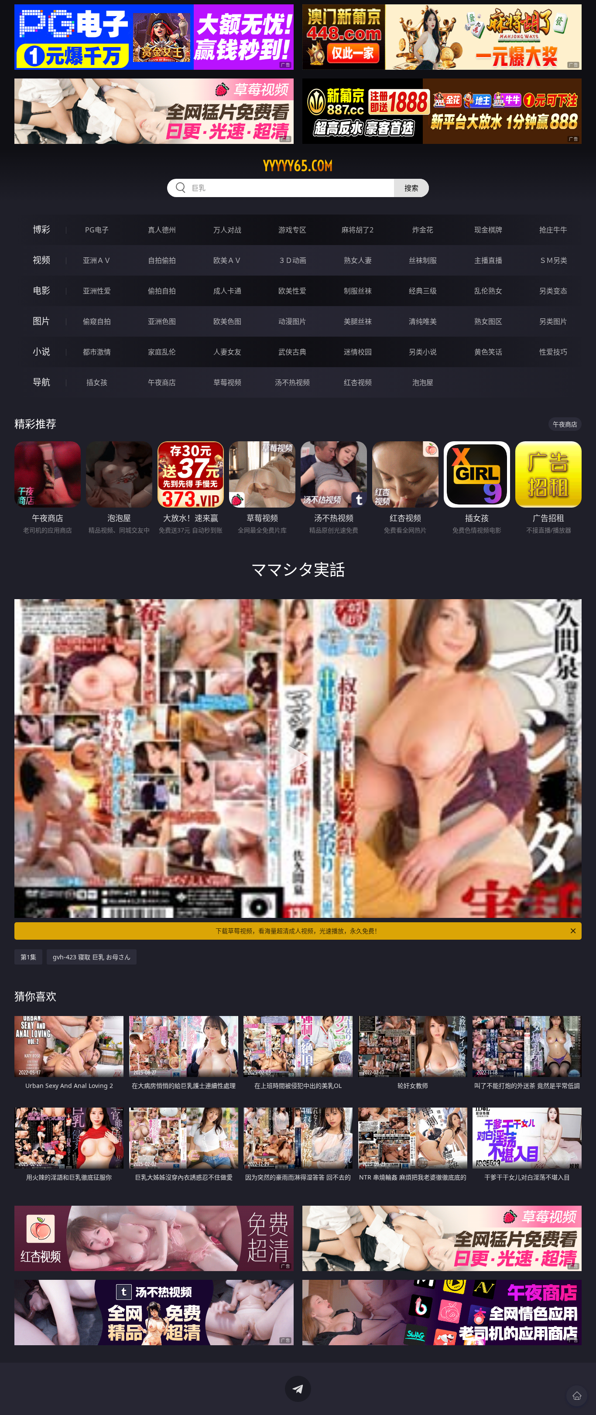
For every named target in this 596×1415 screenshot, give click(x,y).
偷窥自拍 (97, 321)
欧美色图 (227, 321)
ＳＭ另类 (553, 260)
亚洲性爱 (97, 291)
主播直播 (488, 260)
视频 (41, 260)
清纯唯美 (423, 321)
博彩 (41, 229)
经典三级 (423, 291)
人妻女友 (227, 352)
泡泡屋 (422, 382)
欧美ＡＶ (227, 260)
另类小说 (423, 352)
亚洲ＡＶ (97, 260)
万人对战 (227, 230)
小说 (41, 352)
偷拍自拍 (162, 291)
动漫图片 (292, 321)
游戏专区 (292, 230)
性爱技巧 (553, 352)
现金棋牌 (488, 230)
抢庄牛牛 (553, 230)
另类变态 (553, 291)
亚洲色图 (162, 321)
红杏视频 (358, 382)
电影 (41, 291)
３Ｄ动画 (292, 260)
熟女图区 (488, 321)
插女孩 (96, 382)
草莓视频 (227, 382)
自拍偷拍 (162, 260)
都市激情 (97, 352)
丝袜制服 (423, 260)
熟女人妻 (358, 260)
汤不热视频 (292, 382)
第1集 (28, 957)
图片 (41, 321)
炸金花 (422, 230)
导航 (41, 382)
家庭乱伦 (162, 352)
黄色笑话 (488, 352)
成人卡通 (227, 291)
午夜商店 (162, 382)
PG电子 (97, 230)
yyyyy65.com (298, 165)
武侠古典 (292, 352)
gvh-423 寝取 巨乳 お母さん (91, 957)
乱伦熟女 (488, 291)
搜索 (411, 188)
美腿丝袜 (358, 321)
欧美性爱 (292, 291)
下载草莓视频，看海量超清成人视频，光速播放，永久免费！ (298, 931)
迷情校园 (358, 352)
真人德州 (162, 230)
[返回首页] (576, 1395)
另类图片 (553, 321)
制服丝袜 (358, 291)
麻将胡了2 (357, 230)
